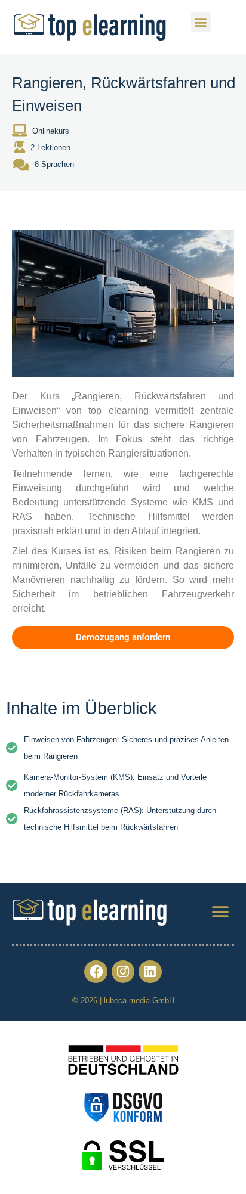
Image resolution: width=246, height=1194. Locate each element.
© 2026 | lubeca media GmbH (123, 1000)
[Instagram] (123, 971)
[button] (201, 22)
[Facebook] (95, 971)
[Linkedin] (150, 971)
